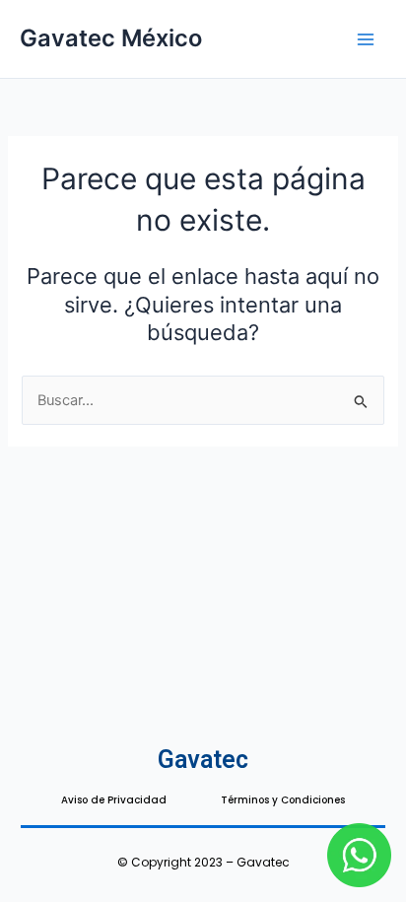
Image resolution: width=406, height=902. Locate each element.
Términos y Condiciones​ (283, 800)
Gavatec (203, 759)
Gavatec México (111, 38)
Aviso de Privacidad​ (114, 800)
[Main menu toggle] (365, 39)
